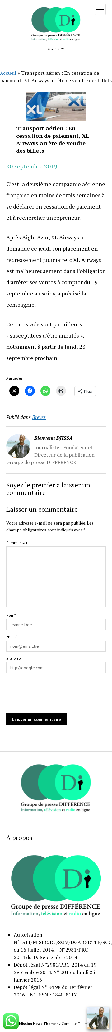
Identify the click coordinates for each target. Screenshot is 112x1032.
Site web (13, 658)
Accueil (8, 73)
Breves (39, 417)
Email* (11, 636)
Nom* (11, 615)
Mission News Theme (37, 1023)
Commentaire (18, 542)
